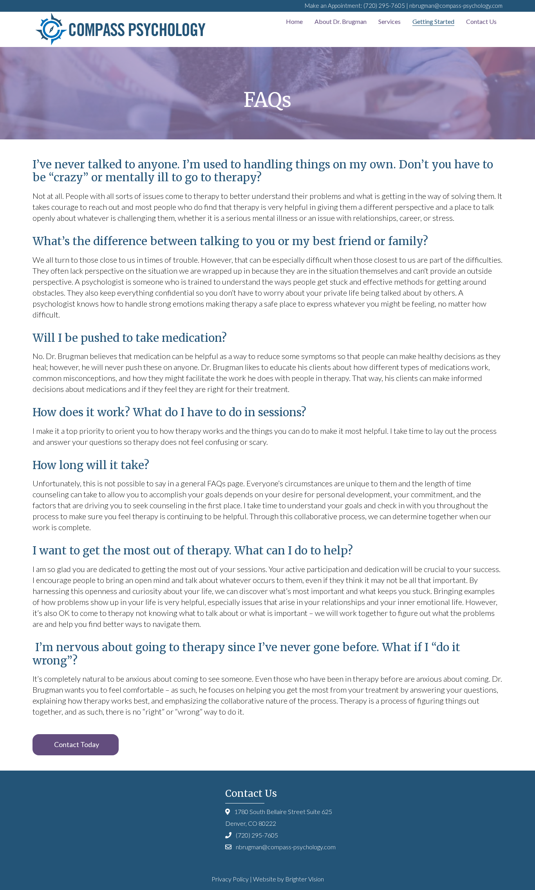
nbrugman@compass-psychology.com (455, 5)
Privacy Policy (230, 879)
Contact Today (76, 744)
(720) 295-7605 (384, 5)
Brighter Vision (304, 879)
